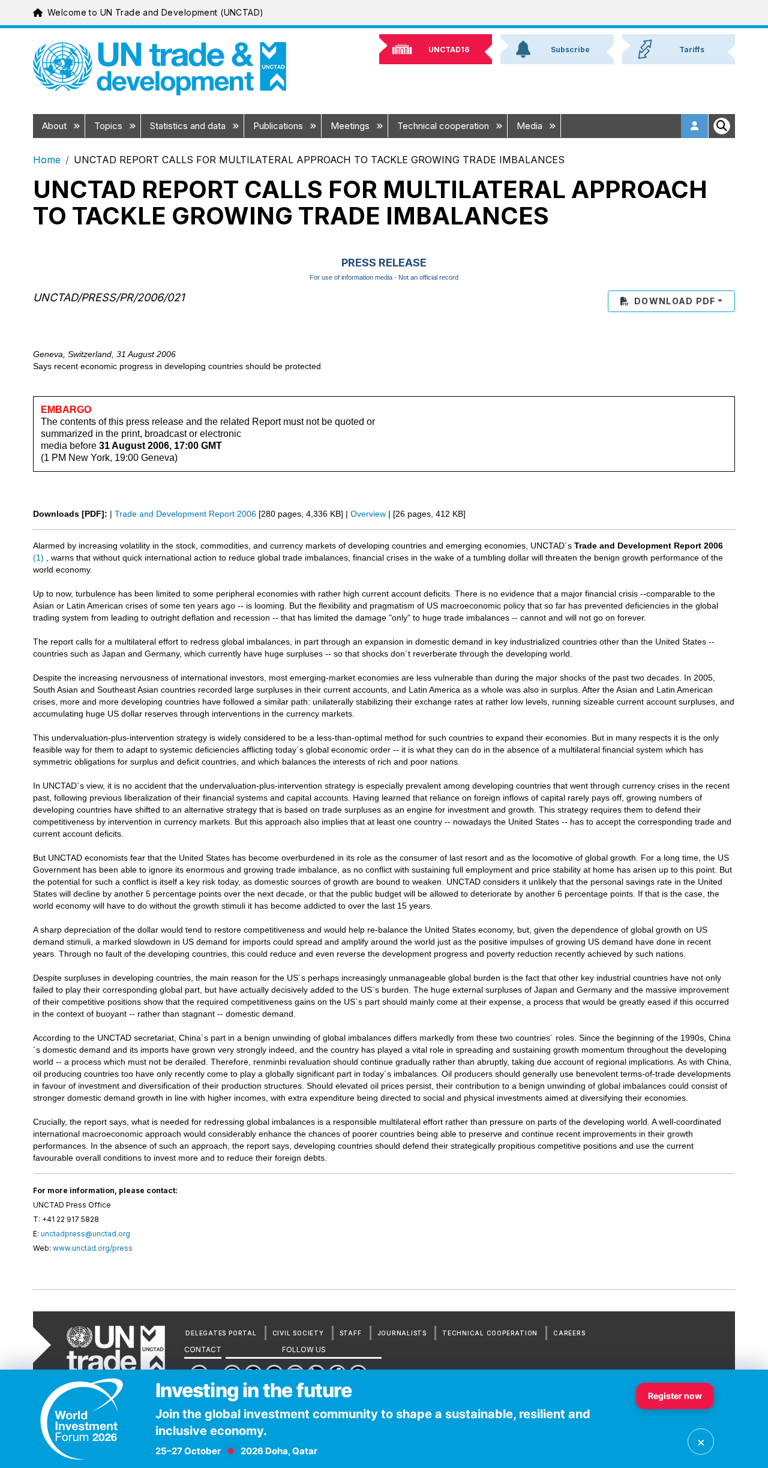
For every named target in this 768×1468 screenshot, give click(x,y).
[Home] (159, 68)
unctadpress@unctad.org (85, 1233)
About (55, 125)
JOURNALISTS (402, 1333)
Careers (569, 1333)
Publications (279, 125)
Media (531, 125)
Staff (351, 1333)
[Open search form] (721, 126)
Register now (675, 1396)
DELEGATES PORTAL (220, 1333)
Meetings (351, 125)
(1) (38, 557)
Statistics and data (189, 125)
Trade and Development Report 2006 (185, 514)
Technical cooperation (444, 125)
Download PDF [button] (674, 301)
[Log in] (695, 126)
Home (47, 160)
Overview (368, 514)
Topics (109, 125)
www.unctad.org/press (93, 1248)
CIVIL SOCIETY (298, 1333)
